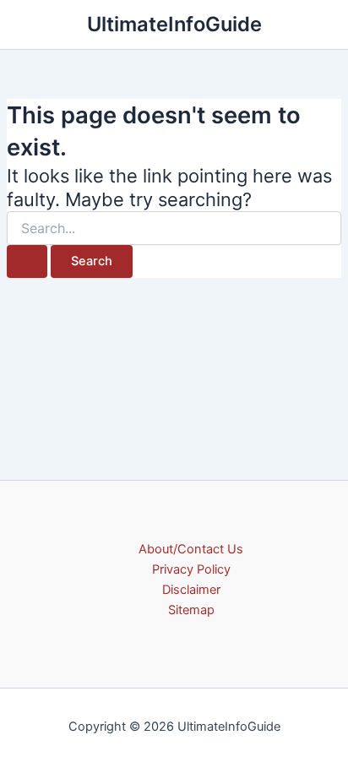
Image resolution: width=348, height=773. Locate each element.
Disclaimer (191, 589)
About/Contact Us (191, 549)
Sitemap (191, 610)
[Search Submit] (27, 261)
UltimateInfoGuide (174, 24)
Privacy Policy (191, 569)
